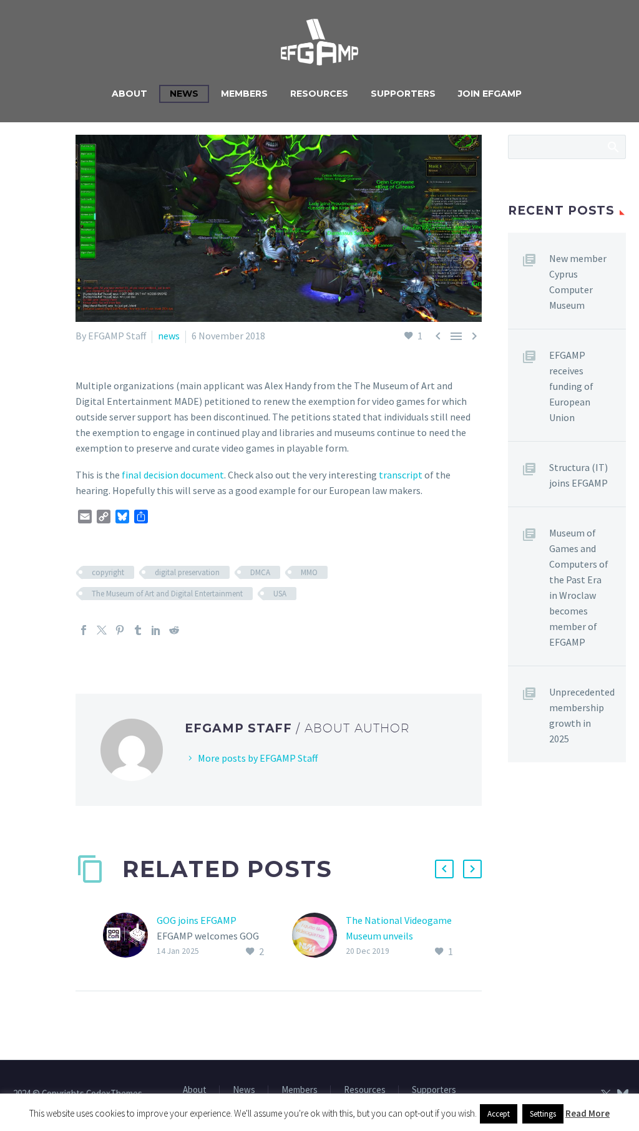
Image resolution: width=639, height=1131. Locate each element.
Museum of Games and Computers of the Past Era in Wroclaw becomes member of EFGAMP (578, 587)
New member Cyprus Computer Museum (578, 281)
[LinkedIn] (156, 630)
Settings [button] (543, 1114)
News (184, 93)
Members (244, 93)
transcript (400, 474)
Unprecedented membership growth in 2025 (582, 715)
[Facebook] (84, 630)
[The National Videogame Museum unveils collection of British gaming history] (319, 936)
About (129, 93)
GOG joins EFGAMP (197, 920)
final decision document (173, 474)
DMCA (260, 572)
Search (612, 146)
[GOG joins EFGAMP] (130, 936)
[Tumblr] (138, 630)
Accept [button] (498, 1114)
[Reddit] (174, 630)
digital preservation (187, 572)
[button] (444, 869)
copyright (108, 572)
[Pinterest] (120, 630)
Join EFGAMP (490, 93)
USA (279, 593)
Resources (319, 93)
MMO (309, 572)
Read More (587, 1113)
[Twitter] (102, 630)
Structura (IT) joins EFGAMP (578, 475)
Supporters (403, 93)
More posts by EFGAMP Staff (258, 758)
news (169, 335)
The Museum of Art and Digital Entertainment (167, 593)
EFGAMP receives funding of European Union (571, 386)
